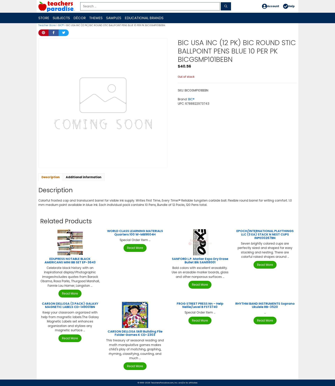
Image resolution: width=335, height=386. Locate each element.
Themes (96, 18)
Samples (113, 18)
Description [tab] (51, 177)
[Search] (226, 6)
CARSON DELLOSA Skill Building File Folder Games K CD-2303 (135, 333)
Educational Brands (144, 18)
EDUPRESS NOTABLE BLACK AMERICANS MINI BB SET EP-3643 (70, 260)
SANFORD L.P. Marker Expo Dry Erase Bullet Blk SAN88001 (200, 260)
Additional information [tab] (83, 177)
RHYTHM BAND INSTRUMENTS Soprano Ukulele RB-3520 (265, 305)
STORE (43, 18)
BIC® (61, 25)
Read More (70, 293)
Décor (79, 18)
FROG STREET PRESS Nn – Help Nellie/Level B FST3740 (200, 305)
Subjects (61, 18)
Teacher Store (47, 25)
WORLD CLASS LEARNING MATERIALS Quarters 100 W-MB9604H (135, 233)
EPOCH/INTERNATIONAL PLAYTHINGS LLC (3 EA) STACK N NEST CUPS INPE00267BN (265, 234)
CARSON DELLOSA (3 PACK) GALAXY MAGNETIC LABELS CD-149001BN (70, 305)
